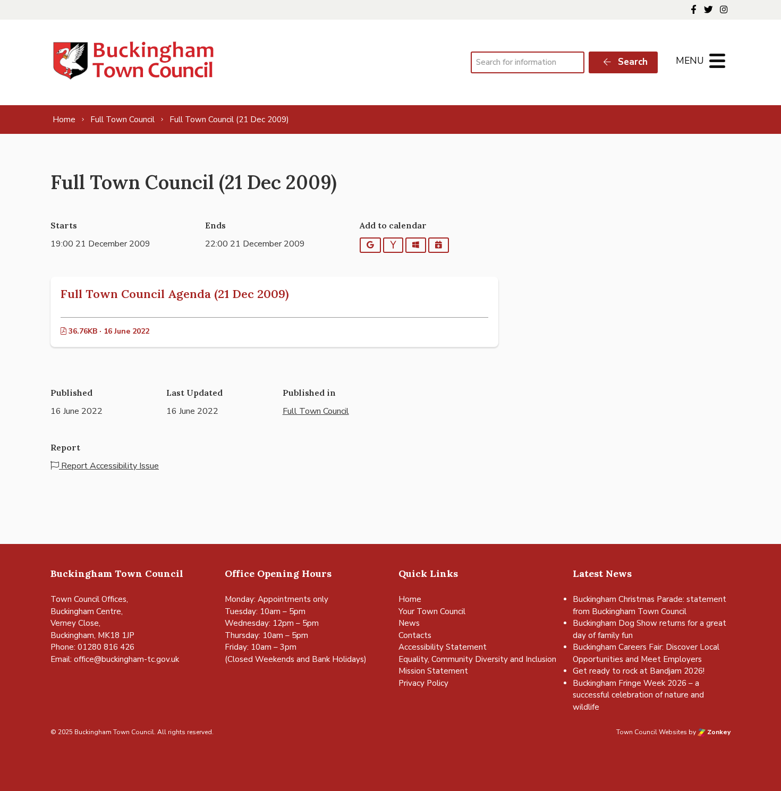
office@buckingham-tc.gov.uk (126, 659)
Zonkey (718, 732)
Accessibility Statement (442, 647)
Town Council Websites (651, 732)
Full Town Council (316, 411)
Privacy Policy (423, 683)
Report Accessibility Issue (109, 466)
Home (409, 599)
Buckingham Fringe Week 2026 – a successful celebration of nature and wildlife (638, 695)
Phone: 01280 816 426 (92, 647)
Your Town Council (431, 611)
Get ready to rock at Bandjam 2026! (638, 671)
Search (631, 62)
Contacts (414, 635)
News (409, 623)
